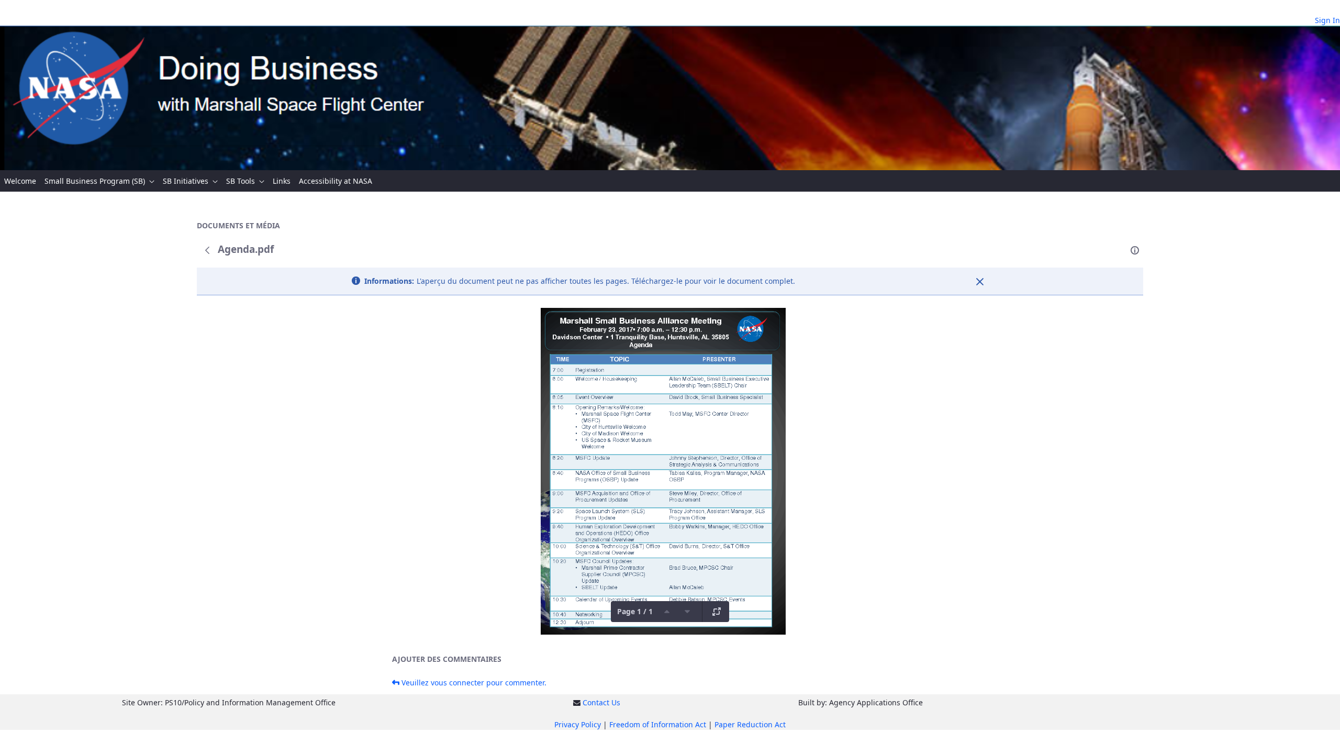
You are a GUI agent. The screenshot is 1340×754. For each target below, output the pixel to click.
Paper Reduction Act (750, 724)
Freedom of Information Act (657, 724)
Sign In (1327, 20)
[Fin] (980, 281)
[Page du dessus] (666, 611)
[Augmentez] (716, 611)
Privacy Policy (577, 724)
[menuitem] (20, 181)
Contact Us (601, 702)
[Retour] (207, 250)
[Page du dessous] (687, 611)
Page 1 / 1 (635, 611)
